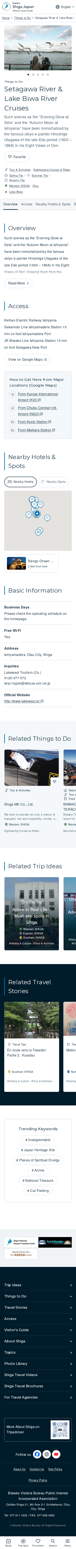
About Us (20, 1469)
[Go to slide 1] (28, 74)
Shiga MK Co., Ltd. (19, 804)
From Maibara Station (35, 429)
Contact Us (37, 1469)
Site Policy (55, 1469)
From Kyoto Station (33, 421)
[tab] (20, 482)
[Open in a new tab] (21, 1242)
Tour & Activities (20, 170)
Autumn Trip (17, 180)
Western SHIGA (19, 186)
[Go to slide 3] (38, 74)
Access (26, 204)
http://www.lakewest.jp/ (22, 701)
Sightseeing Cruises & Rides (51, 170)
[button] (32, 62)
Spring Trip (16, 175)
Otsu (36, 186)
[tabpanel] (38, 563)
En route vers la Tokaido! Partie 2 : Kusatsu (26, 1053)
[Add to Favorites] (10, 156)
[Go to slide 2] (33, 74)
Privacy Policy (38, 1480)
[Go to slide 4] (43, 74)
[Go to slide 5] (48, 74)
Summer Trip (40, 175)
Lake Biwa (16, 192)
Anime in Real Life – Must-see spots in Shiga (31, 915)
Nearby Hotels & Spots (53, 204)
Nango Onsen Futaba (44, 560)
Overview (10, 204)
